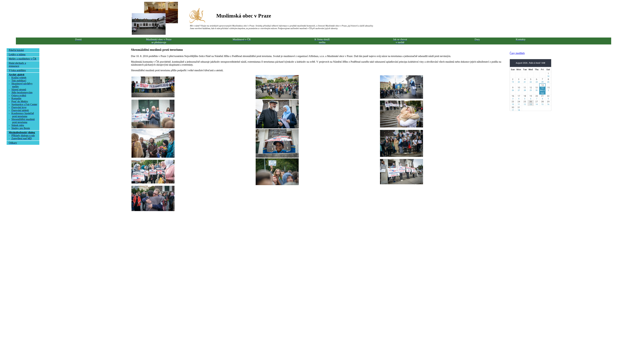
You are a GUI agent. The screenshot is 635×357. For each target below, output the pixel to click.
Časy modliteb (517, 53)
